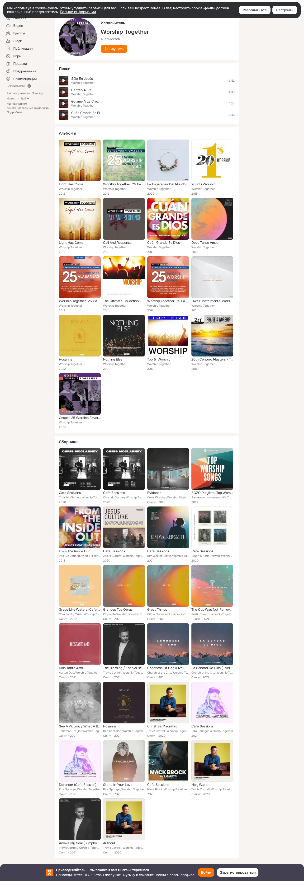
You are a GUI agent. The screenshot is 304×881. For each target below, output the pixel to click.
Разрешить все (255, 10)
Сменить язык (16, 86)
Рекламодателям (18, 93)
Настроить (284, 10)
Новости (13, 98)
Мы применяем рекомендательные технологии (28, 108)
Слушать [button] (116, 49)
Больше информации (78, 11)
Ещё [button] (23, 98)
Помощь (37, 93)
